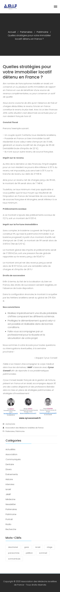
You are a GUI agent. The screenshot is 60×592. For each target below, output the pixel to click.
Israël (8, 489)
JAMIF (8, 494)
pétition (29, 553)
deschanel (13, 547)
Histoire (9, 479)
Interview (10, 484)
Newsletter (11, 504)
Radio (8, 524)
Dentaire (10, 464)
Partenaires (26, 32)
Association (11, 454)
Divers (9, 469)
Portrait (9, 519)
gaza (26, 547)
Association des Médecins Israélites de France (24, 428)
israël (37, 547)
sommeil (43, 553)
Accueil (12, 32)
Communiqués (13, 459)
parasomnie (13, 553)
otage (49, 547)
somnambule (14, 558)
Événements (12, 474)
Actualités (10, 449)
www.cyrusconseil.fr (30, 418)
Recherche (11, 529)
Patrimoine (42, 32)
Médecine (10, 499)
